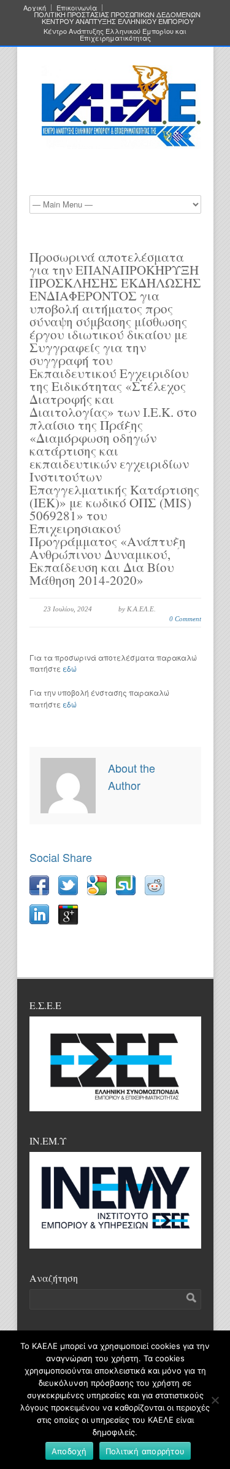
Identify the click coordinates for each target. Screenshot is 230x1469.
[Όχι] (215, 1400)
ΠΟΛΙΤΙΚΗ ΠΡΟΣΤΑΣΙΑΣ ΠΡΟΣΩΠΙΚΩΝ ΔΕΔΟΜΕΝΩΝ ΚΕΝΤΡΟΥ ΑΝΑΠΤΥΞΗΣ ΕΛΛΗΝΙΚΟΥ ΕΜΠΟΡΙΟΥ (117, 18)
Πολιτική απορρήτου (145, 1451)
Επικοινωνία (76, 7)
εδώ (70, 668)
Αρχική (34, 7)
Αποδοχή (69, 1451)
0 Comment (185, 618)
